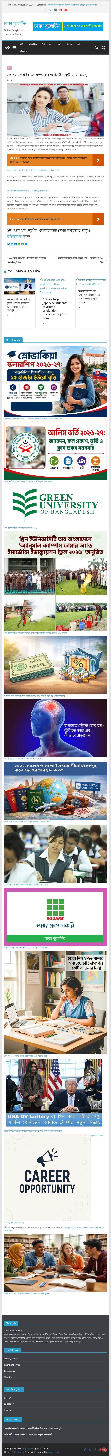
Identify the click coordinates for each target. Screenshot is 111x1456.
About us (8, 1377)
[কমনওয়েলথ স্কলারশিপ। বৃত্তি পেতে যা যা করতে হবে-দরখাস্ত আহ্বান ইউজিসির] (20, 279)
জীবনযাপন (23, 51)
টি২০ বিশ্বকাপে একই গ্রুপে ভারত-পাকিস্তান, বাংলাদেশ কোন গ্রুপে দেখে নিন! (33, 170)
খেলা (50, 44)
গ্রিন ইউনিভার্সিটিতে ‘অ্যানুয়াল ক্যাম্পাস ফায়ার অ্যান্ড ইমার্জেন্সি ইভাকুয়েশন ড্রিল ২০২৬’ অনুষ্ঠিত (35, 632)
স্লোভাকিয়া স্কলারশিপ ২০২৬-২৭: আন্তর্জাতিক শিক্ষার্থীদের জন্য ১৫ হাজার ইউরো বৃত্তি (33, 418)
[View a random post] (103, 47)
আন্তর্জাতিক (33, 44)
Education (9, 1403)
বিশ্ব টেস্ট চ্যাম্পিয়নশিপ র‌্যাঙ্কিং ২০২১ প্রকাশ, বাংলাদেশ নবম (27, 190)
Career (7, 1397)
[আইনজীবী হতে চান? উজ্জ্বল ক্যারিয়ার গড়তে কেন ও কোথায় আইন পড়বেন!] (91, 279)
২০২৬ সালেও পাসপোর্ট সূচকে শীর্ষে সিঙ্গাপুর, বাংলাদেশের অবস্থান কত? (27, 821)
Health (7, 1410)
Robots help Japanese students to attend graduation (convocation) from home (55, 308)
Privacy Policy (11, 1358)
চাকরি (79, 44)
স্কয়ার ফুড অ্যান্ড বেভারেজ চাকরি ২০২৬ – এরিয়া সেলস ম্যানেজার (26, 947)
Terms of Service (12, 1364)
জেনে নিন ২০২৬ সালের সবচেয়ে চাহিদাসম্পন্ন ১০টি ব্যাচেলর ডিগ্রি (26, 1055)
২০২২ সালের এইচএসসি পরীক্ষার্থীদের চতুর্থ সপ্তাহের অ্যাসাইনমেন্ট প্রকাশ (27, 260)
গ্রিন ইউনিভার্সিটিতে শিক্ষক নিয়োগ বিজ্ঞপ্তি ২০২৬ (60, 4)
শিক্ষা (43, 44)
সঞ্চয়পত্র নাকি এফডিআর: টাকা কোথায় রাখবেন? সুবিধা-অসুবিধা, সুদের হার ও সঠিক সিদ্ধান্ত (34, 695)
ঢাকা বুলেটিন (15, 23)
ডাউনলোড (14, 236)
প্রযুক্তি (60, 44)
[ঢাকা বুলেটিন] (7, 47)
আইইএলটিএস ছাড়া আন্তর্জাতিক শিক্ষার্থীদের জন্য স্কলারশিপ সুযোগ (26, 1293)
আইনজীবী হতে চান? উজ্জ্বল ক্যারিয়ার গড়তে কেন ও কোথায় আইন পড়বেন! (89, 296)
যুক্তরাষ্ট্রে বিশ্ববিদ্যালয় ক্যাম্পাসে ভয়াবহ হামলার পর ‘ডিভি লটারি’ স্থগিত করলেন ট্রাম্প (33, 1130)
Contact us (9, 1371)
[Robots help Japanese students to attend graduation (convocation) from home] (55, 279)
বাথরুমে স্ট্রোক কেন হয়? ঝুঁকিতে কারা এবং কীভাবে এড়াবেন (23, 758)
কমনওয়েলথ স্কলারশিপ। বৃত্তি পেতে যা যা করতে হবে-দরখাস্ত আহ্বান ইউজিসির (18, 304)
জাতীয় (22, 44)
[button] (28, 51)
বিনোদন (69, 44)
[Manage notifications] (104, 1449)
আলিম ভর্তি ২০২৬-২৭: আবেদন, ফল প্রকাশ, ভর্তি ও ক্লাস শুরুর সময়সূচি (28, 481)
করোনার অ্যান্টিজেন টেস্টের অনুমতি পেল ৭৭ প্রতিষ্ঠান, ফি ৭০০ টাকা (80, 260)
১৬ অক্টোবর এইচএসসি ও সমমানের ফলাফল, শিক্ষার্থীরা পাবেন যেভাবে (26, 884)
